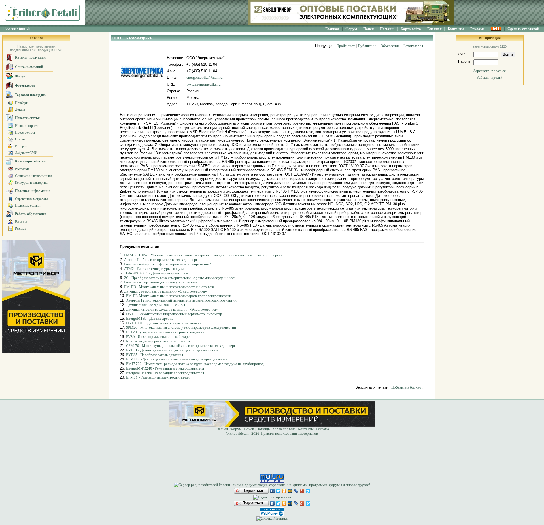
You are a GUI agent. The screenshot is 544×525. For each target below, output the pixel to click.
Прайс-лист (346, 46)
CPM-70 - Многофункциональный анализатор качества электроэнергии (182, 345)
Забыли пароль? (489, 77)
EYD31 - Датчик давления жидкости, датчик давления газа (172, 350)
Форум (351, 29)
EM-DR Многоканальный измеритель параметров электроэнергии (178, 296)
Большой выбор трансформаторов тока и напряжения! (167, 264)
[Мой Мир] (290, 491)
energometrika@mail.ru (204, 77)
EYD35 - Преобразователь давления (154, 355)
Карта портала (284, 429)
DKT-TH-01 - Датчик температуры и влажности (163, 323)
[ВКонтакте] (272, 491)
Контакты (456, 29)
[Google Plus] (302, 491)
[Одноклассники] (284, 491)
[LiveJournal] (296, 491)
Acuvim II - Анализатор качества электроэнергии (162, 259)
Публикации (367, 46)
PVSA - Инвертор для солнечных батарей (159, 336)
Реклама (477, 29)
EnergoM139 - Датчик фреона (149, 318)
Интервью (22, 146)
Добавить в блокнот (407, 387)
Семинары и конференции (33, 176)
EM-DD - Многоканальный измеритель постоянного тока (169, 287)
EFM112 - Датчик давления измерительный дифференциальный (176, 359)
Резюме (20, 229)
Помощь (387, 29)
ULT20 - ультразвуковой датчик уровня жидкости (165, 332)
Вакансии (21, 222)
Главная (332, 29)
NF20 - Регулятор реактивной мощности (158, 341)
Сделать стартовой (523, 29)
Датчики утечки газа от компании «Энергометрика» (165, 291)
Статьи (20, 139)
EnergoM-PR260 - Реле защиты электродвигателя (165, 373)
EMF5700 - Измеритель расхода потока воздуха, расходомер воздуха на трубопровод (195, 364)
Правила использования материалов (289, 433)
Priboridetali (239, 433)
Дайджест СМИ (26, 153)
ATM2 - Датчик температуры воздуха (154, 268)
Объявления (390, 46)
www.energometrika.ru (203, 84)
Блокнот (434, 29)
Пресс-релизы (25, 133)
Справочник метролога (31, 199)
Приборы (21, 103)
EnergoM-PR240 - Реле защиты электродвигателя (165, 368)
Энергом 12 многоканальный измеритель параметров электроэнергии (181, 300)
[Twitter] (278, 491)
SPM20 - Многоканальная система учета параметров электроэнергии (181, 327)
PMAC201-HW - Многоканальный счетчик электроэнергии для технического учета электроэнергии (203, 255)
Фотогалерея (413, 46)
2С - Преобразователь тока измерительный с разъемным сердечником (179, 278)
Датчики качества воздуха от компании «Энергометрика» (172, 309)
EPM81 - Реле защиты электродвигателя (158, 377)
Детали (20, 110)
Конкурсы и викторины (31, 183)
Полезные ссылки (27, 206)
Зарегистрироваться (489, 71)
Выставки (22, 169)
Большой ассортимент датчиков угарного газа (160, 282)
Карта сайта (411, 29)
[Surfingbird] (308, 491)
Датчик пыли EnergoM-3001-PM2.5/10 (157, 305)
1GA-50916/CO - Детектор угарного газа (156, 273)
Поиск (368, 29)
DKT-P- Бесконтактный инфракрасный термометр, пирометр (174, 314)
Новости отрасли (27, 126)
